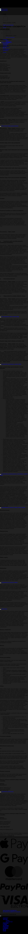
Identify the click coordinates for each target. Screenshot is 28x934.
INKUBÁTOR (9, 921)
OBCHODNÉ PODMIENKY (10, 910)
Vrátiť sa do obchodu (8, 25)
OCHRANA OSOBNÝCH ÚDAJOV (12, 911)
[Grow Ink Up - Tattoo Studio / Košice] (3, 10)
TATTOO (5, 919)
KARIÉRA (5, 928)
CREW (7, 40)
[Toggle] (0, 126)
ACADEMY (6, 925)
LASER (5, 924)
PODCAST (6, 927)
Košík (4, 930)
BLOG (4, 47)
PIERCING (5, 44)
